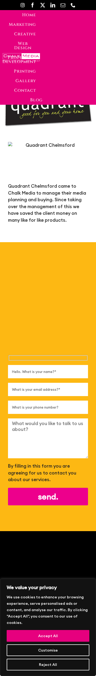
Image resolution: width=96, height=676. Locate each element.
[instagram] (23, 5)
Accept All (48, 635)
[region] (48, 627)
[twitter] (42, 5)
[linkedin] (52, 5)
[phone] (73, 5)
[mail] (63, 5)
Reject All (48, 664)
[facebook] (32, 5)
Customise (48, 650)
